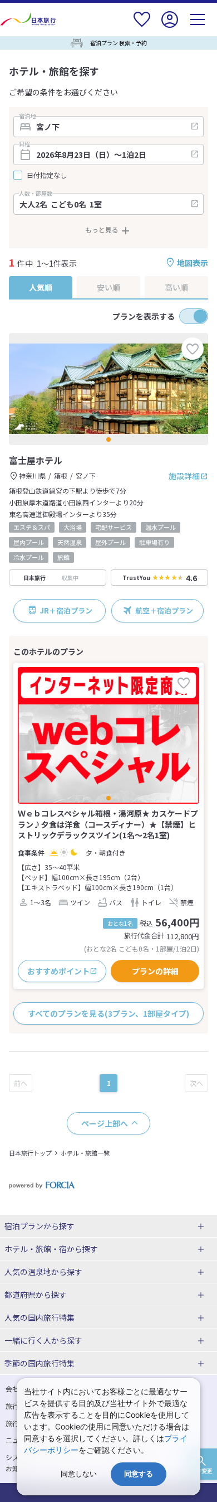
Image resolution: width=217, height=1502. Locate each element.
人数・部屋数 (35, 193)
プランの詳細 (155, 971)
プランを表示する (143, 316)
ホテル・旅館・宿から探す (51, 1248)
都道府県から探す (35, 1294)
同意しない (79, 1474)
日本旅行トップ (30, 1152)
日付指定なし (47, 175)
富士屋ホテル (35, 460)
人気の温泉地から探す (43, 1271)
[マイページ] (170, 26)
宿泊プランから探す (39, 1225)
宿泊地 (27, 116)
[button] (108, 439)
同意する (138, 1474)
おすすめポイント (58, 971)
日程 (24, 144)
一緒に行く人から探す (43, 1340)
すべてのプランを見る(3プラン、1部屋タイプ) (108, 1013)
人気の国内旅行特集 (39, 1317)
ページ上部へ (104, 1123)
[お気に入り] (142, 26)
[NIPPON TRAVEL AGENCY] (29, 19)
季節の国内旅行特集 (39, 1363)
